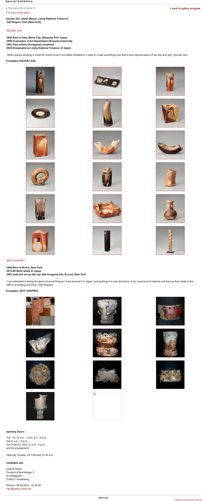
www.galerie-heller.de (192, 500)
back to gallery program (186, 8)
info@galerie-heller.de (18, 488)
